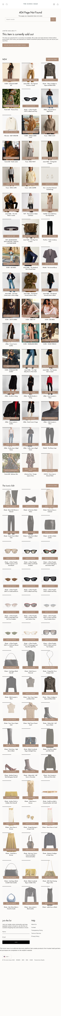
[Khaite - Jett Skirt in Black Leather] (50, 524)
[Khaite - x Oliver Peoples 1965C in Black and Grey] (50, 578)
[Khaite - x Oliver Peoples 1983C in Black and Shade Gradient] (30, 550)
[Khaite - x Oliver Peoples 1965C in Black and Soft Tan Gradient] (50, 632)
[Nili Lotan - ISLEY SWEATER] (11, 124)
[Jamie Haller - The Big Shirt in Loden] (50, 150)
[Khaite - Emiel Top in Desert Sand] (30, 712)
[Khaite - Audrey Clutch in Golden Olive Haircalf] (11, 790)
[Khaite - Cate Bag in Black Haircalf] (11, 660)
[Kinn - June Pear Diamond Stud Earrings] (50, 176)
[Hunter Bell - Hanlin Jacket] (11, 150)
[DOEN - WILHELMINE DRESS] (30, 332)
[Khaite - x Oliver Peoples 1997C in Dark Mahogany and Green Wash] (50, 550)
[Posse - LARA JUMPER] (30, 176)
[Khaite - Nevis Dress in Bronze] (11, 816)
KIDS (27, 960)
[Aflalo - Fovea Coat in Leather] (11, 332)
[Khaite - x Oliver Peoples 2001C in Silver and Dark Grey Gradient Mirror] (50, 604)
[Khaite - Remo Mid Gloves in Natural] (11, 498)
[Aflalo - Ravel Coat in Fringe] (30, 410)
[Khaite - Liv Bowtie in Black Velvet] (30, 498)
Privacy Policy (35, 936)
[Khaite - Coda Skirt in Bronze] (11, 842)
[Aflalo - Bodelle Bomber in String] (30, 384)
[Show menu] (3, 4)
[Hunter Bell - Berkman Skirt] (11, 463)
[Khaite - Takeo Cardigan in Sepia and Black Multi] (50, 72)
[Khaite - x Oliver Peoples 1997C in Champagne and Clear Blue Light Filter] (30, 632)
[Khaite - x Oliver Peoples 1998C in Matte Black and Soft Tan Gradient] (11, 604)
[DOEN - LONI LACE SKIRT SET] (11, 72)
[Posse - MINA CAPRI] (11, 176)
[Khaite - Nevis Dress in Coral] (50, 816)
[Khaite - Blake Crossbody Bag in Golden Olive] (30, 869)
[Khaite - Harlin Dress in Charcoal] (30, 660)
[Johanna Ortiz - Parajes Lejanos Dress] (30, 463)
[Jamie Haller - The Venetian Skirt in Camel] (50, 358)
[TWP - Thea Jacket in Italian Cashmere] (30, 202)
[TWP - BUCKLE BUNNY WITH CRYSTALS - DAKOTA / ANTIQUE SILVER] (11, 228)
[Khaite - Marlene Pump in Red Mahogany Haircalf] (11, 764)
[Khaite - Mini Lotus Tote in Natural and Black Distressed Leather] (30, 842)
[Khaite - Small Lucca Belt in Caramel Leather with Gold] (50, 790)
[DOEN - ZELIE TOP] (30, 308)
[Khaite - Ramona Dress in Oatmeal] (50, 498)
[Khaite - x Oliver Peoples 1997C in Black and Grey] (30, 98)
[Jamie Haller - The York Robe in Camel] (11, 202)
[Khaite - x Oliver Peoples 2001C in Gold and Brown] (11, 578)
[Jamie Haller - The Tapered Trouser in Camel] (30, 72)
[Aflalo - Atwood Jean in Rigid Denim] (50, 98)
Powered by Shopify (39, 960)
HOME (31, 960)
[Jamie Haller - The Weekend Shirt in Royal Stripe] (30, 256)
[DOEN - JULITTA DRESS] (11, 308)
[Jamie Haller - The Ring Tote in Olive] (30, 228)
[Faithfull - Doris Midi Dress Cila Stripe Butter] (50, 202)
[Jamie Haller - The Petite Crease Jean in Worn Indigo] (11, 282)
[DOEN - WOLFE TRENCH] (50, 332)
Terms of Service (36, 933)
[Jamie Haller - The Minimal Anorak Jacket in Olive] (30, 282)
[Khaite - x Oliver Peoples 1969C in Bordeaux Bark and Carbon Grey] (30, 604)
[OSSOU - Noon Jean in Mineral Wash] (50, 463)
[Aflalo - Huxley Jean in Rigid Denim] (11, 436)
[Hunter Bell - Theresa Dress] (11, 98)
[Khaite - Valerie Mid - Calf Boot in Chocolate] (30, 764)
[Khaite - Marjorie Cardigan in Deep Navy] (50, 842)
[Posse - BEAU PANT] (30, 150)
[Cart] (57, 4)
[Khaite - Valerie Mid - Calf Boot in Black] (50, 712)
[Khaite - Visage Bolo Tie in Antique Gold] (50, 660)
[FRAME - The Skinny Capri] (50, 436)
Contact (33, 927)
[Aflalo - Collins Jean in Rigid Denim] (30, 436)
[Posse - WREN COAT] (50, 124)
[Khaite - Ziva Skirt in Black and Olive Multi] (50, 738)
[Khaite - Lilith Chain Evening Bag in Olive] (50, 869)
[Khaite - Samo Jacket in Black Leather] (30, 895)
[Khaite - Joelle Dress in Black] (50, 895)
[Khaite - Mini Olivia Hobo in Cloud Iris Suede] (11, 895)
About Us (34, 924)
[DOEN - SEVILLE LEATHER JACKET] (11, 358)
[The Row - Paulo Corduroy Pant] (50, 228)
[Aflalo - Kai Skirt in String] (11, 384)
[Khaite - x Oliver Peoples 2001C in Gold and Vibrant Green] (11, 632)
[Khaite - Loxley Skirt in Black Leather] (30, 524)
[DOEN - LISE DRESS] (11, 256)
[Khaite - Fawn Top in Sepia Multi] (11, 712)
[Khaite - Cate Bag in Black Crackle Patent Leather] (11, 869)
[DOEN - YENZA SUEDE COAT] (30, 124)
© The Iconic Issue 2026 (8, 960)
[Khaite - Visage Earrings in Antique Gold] (30, 816)
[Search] (53, 19)
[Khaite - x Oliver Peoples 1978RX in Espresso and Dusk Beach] (11, 550)
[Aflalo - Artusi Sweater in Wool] (50, 384)
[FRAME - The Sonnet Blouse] (50, 256)
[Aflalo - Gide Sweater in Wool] (50, 410)
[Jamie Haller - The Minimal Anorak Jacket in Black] (50, 282)
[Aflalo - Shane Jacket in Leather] (11, 410)
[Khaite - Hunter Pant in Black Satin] (11, 524)
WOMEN (18, 960)
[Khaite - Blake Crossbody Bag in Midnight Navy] (30, 738)
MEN (23, 960)
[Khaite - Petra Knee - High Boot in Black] (11, 738)
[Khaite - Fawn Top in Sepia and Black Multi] (30, 686)
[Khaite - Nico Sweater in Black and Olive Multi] (50, 764)
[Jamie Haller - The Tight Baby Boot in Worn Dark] (30, 358)
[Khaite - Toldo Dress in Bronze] (30, 790)
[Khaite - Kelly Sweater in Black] (11, 686)
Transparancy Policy (37, 930)
